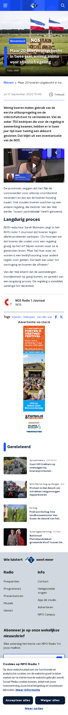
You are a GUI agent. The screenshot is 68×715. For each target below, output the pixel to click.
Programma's (12, 588)
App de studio (47, 600)
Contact (43, 581)
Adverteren (45, 607)
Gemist (8, 610)
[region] (34, 165)
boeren (16, 317)
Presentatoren (13, 596)
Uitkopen (29, 317)
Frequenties (11, 581)
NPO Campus (46, 614)
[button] (5, 5)
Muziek (8, 603)
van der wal (44, 317)
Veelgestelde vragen (46, 590)
